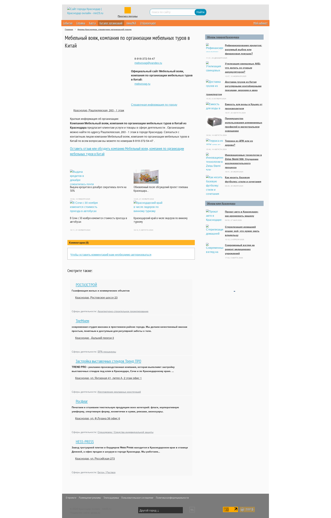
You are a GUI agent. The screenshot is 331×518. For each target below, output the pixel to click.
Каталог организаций (111, 23)
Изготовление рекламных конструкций (119, 391)
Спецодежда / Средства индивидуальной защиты (125, 432)
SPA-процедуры (107, 351)
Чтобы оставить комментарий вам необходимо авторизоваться (110, 255)
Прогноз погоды (128, 16)
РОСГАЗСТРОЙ (86, 284)
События (67, 23)
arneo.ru (95, 512)
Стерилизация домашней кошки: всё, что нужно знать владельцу (242, 231)
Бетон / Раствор (107, 472)
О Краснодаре (148, 23)
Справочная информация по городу (154, 105)
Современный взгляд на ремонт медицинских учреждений (240, 249)
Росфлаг (82, 401)
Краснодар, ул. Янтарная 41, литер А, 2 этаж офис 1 (108, 378)
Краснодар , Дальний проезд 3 (94, 338)
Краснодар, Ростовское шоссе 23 (96, 297)
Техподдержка (111, 497)
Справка (80, 23)
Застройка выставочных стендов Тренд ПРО (108, 361)
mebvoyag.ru (142, 84)
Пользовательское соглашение (137, 497)
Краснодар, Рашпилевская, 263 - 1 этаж (98, 110)
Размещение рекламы (90, 497)
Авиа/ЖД (131, 23)
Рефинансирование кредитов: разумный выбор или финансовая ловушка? (243, 49)
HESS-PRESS (85, 441)
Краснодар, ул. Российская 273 (95, 458)
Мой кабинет (261, 23)
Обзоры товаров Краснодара (223, 37)
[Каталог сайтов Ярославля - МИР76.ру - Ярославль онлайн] (247, 509)
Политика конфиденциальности (172, 497)
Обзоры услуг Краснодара (221, 203)
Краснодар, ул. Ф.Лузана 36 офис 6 (97, 418)
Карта (92, 23)
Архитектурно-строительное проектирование (123, 311)
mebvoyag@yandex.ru (148, 63)
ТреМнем (82, 320)
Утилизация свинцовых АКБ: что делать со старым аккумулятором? (243, 67)
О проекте (71, 497)
